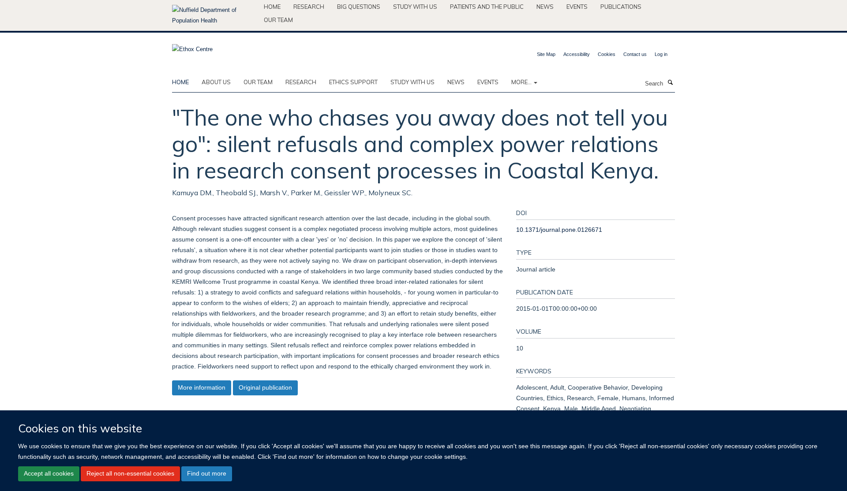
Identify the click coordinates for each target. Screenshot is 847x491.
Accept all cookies (49, 473)
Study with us (415, 6)
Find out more (206, 473)
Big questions (358, 6)
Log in (661, 54)
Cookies (606, 54)
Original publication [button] (265, 387)
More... (522, 82)
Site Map (546, 54)
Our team (278, 19)
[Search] (670, 83)
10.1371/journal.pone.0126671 (559, 229)
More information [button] (201, 387)
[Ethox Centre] (192, 46)
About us (216, 82)
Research (308, 6)
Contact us (635, 54)
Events (577, 6)
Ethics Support (353, 82)
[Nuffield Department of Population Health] (214, 15)
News (545, 6)
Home (272, 6)
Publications (620, 6)
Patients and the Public (487, 6)
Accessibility (576, 54)
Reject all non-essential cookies (130, 473)
